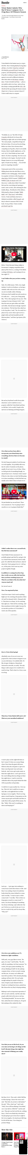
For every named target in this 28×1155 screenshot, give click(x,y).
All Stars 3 (4, 68)
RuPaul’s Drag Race (20, 65)
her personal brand (12, 70)
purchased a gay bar (7, 206)
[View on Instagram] (14, 378)
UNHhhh (20, 178)
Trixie (14, 68)
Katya (11, 272)
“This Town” (11, 194)
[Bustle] (5, 2)
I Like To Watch (10, 180)
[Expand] (20, 1141)
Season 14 (19, 577)
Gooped (19, 199)
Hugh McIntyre (5, 57)
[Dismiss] (25, 1141)
